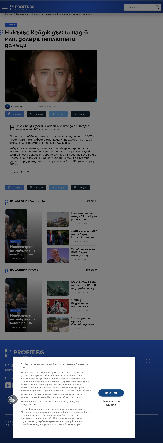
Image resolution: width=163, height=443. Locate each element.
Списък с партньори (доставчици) (40, 428)
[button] (12, 400)
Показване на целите (111, 403)
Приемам (111, 393)
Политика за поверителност (63, 397)
